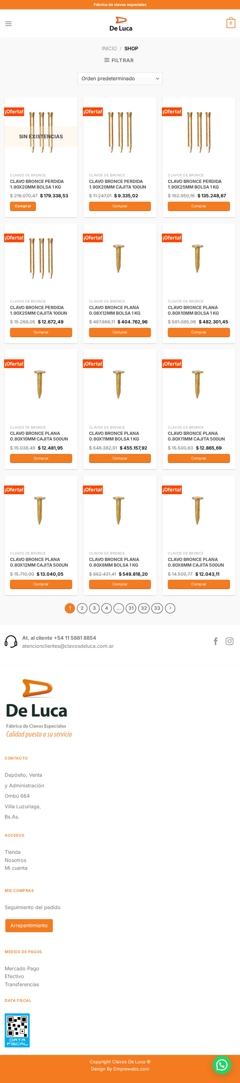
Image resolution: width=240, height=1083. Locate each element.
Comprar (23, 206)
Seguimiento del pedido (33, 907)
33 (157, 608)
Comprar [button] (120, 206)
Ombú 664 (17, 796)
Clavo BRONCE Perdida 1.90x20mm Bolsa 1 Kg (37, 184)
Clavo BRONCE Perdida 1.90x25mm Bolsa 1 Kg (195, 184)
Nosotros (15, 860)
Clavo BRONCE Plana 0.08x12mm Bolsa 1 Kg (115, 310)
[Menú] (8, 23)
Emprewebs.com (131, 1068)
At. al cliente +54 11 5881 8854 (59, 638)
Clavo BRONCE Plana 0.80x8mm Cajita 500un (196, 562)
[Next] (170, 608)
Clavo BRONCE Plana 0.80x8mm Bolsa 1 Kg (114, 562)
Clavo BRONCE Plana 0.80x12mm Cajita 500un (39, 562)
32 (144, 608)
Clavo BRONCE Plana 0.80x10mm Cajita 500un (39, 436)
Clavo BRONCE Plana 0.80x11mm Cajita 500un (196, 436)
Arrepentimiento (29, 925)
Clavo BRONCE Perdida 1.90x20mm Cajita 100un (117, 184)
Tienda (13, 852)
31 (130, 608)
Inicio (109, 48)
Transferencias (22, 984)
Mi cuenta (16, 868)
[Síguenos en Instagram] (229, 641)
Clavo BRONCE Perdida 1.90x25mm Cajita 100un (38, 310)
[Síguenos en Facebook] (216, 641)
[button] (221, 1065)
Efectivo (14, 976)
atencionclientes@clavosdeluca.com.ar (68, 646)
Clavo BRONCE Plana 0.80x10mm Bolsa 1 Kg (193, 310)
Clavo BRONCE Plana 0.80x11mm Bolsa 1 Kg (114, 436)
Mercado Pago (22, 968)
